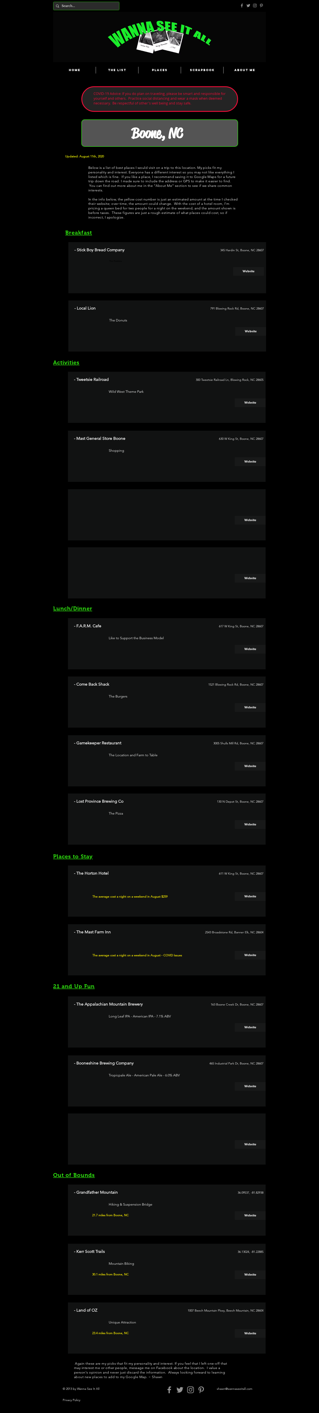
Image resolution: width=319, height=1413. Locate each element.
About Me (164, 186)
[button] (250, 520)
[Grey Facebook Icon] (241, 5)
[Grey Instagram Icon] (254, 5)
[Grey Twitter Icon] (248, 5)
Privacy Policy (71, 1400)
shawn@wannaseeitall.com (234, 1389)
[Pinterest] (261, 5)
